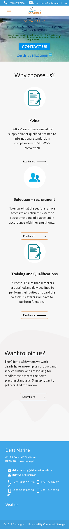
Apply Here (28, 396)
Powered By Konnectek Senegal (47, 524)
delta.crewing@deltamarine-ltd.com (50, 3)
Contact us (34, 46)
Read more (29, 161)
